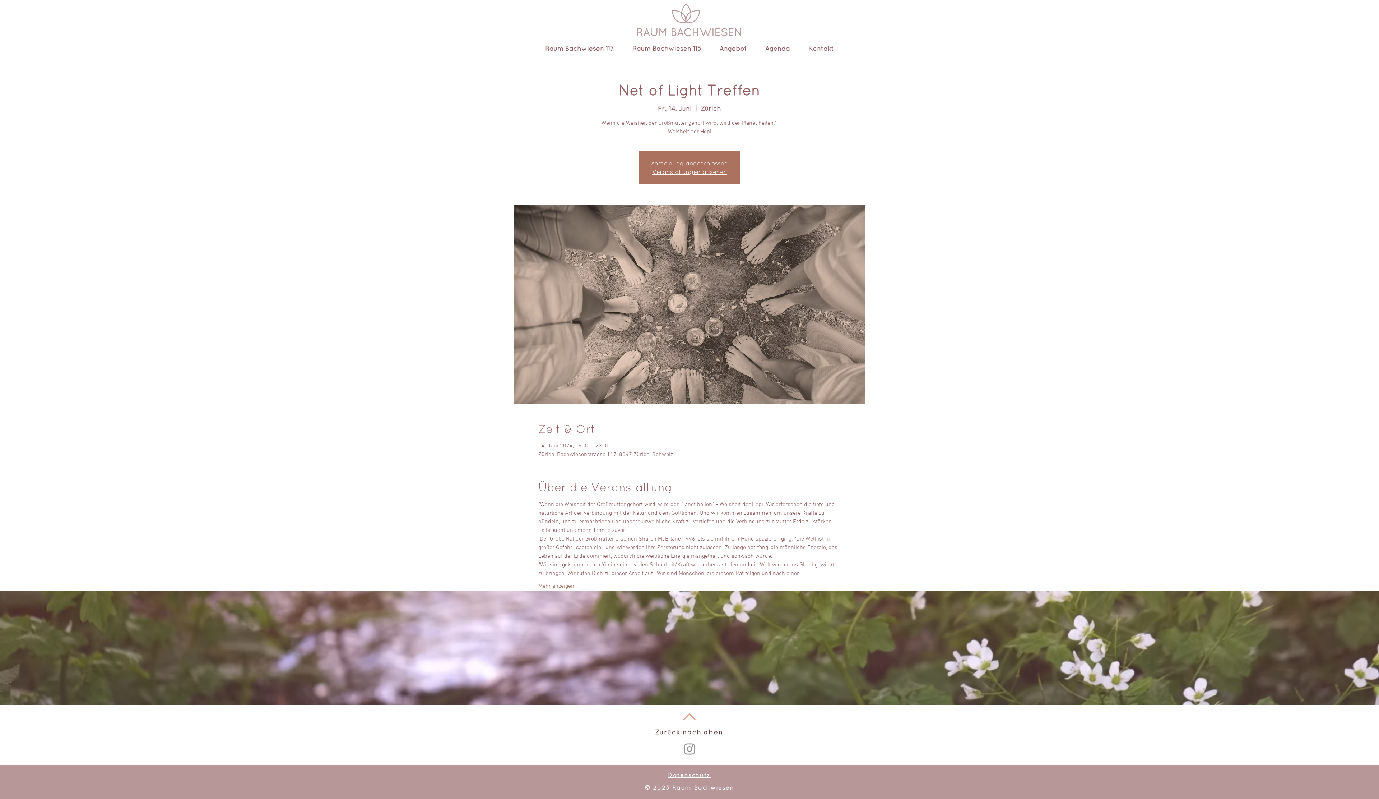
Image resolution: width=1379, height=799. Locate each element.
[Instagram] (689, 749)
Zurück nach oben (689, 732)
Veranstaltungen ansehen (689, 172)
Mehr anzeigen (556, 586)
